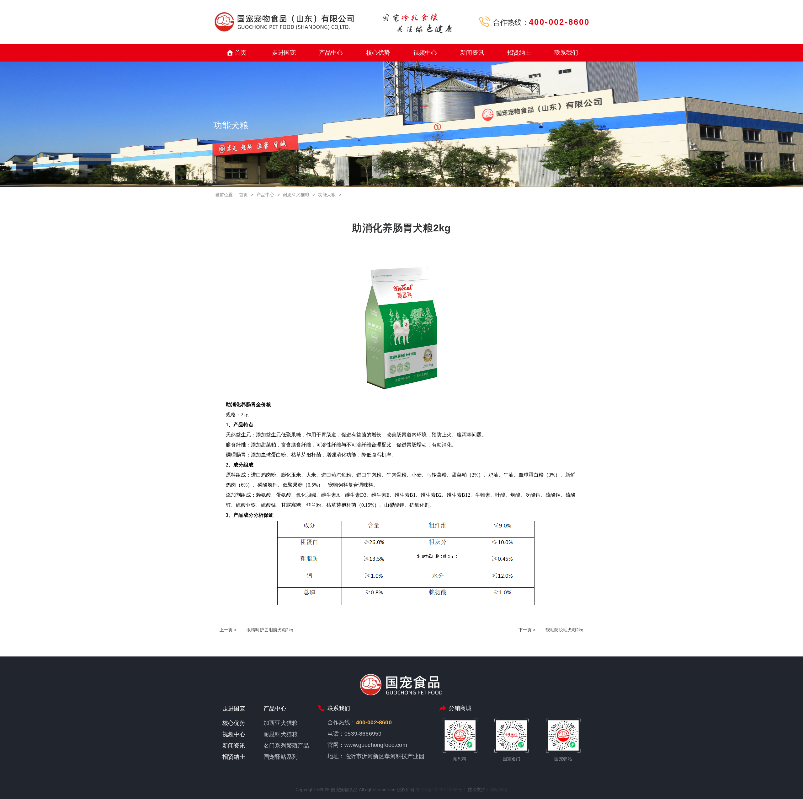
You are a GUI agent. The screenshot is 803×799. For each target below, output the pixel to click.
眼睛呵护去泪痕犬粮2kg (270, 629)
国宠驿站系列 (280, 757)
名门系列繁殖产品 (286, 745)
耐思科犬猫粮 (296, 194)
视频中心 (425, 52)
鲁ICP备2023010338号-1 (441, 789)
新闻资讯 (472, 52)
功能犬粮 (327, 194)
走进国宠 (284, 52)
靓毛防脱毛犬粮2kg (564, 629)
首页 (241, 52)
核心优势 (378, 52)
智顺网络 (499, 789)
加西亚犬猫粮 (280, 723)
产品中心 (331, 52)
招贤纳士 (519, 52)
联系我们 (566, 52)
